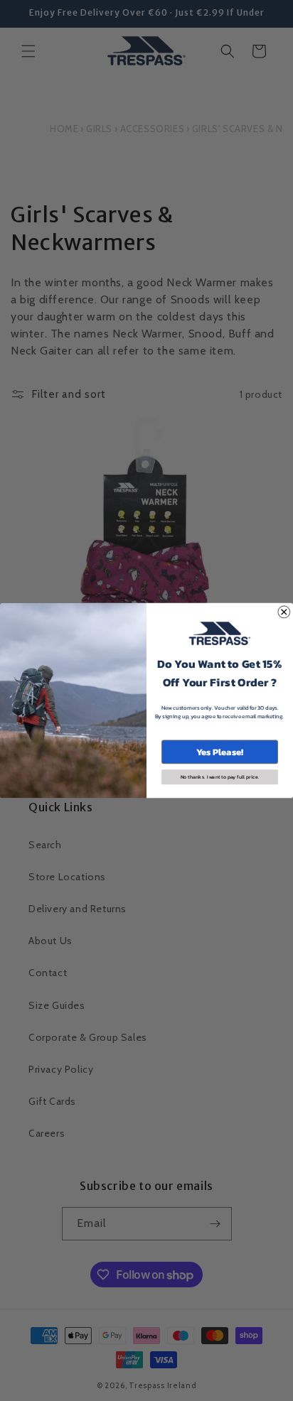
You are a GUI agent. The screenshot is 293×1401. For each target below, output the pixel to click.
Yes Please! (219, 751)
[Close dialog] (284, 612)
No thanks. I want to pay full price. (220, 777)
